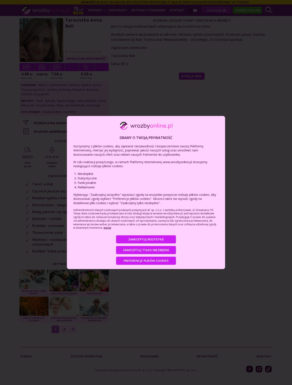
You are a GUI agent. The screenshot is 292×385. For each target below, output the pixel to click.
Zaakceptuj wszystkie (146, 239)
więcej (107, 228)
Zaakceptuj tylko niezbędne (146, 250)
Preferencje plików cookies (146, 261)
